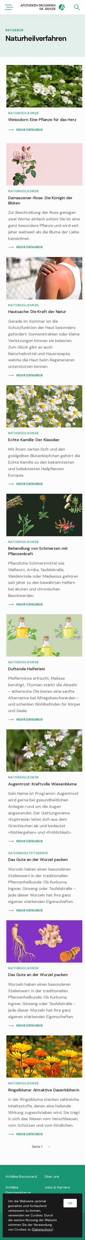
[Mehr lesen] (44, 100)
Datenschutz (42, 1229)
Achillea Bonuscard (21, 1176)
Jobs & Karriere (57, 1187)
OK (70, 1203)
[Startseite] (42, 7)
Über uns (51, 1176)
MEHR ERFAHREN (29, 130)
